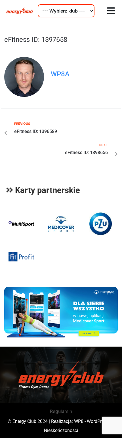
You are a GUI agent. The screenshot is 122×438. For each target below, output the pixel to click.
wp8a (60, 74)
